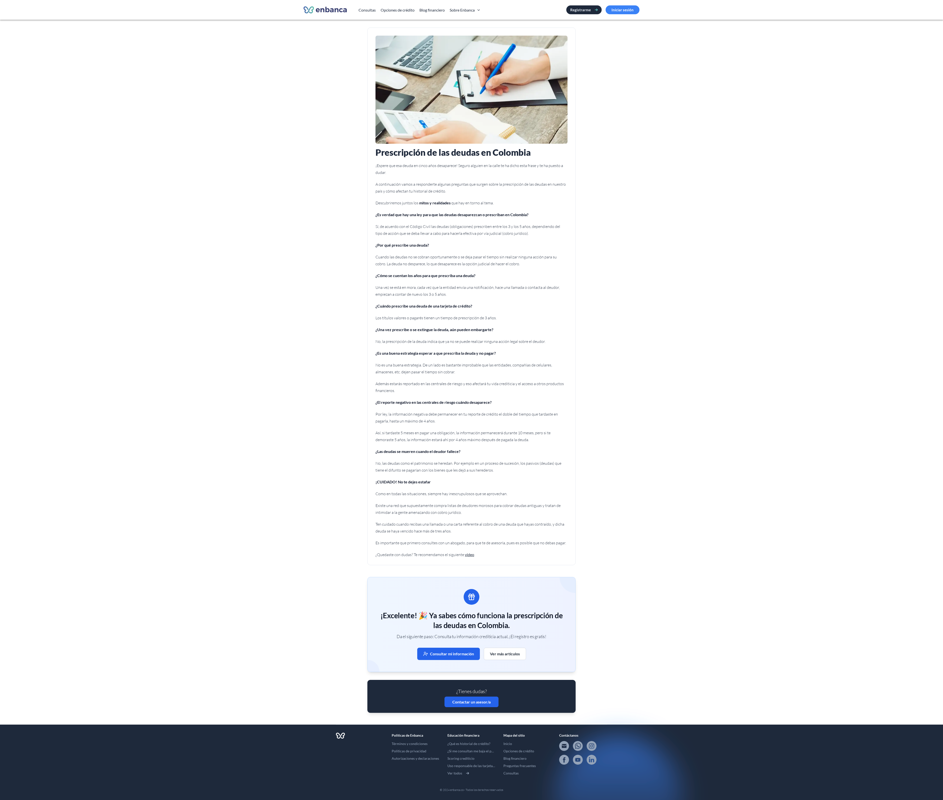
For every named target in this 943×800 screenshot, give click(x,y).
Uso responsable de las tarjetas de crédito (478, 766)
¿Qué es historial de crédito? (468, 744)
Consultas (367, 10)
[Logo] (325, 10)
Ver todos (454, 773)
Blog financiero (432, 10)
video (469, 554)
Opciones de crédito (398, 10)
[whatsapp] (578, 746)
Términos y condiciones (410, 744)
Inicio (507, 744)
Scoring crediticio (460, 758)
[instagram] (591, 746)
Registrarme (580, 10)
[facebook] (564, 760)
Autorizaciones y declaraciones (415, 758)
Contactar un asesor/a (471, 702)
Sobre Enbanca (462, 10)
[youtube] (578, 760)
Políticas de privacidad (409, 751)
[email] (564, 746)
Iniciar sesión (622, 10)
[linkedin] (591, 760)
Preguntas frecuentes (519, 766)
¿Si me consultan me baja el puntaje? (474, 751)
